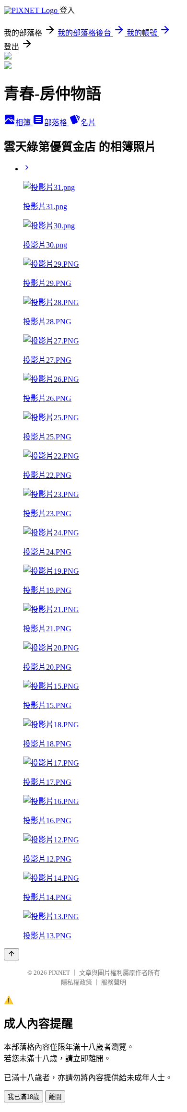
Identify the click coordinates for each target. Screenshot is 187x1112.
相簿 (24, 122)
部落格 (56, 122)
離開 (55, 1096)
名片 (88, 122)
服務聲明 (113, 982)
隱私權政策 (76, 982)
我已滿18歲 (23, 1096)
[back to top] (11, 954)
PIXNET (59, 972)
